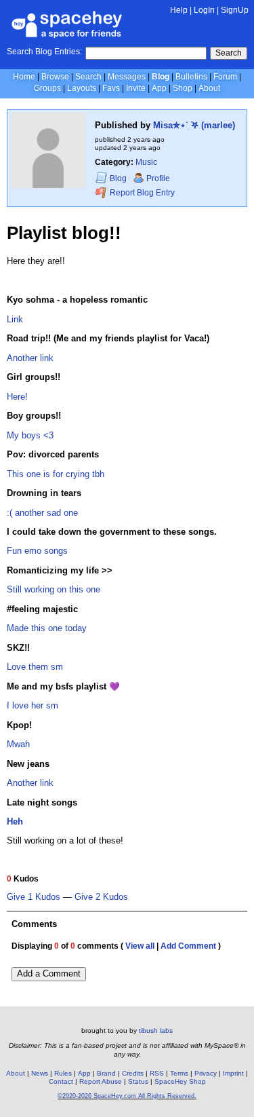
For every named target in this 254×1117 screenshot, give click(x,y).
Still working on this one (53, 589)
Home (24, 76)
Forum (225, 76)
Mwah (18, 744)
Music (146, 162)
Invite (136, 88)
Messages (127, 76)
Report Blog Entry (141, 193)
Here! (17, 397)
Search (228, 53)
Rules (63, 1073)
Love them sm (35, 667)
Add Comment (188, 946)
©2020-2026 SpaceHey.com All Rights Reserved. (127, 1096)
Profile (158, 178)
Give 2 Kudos (101, 897)
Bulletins (191, 76)
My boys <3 (30, 435)
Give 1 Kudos (33, 897)
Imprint (233, 1073)
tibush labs (156, 1030)
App (159, 88)
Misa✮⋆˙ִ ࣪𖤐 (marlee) (194, 125)
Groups (47, 88)
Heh (15, 821)
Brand (106, 1073)
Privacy (205, 1073)
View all (139, 946)
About (209, 88)
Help (179, 10)
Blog (160, 76)
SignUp (235, 10)
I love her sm (32, 705)
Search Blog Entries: (44, 51)
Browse (55, 76)
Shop (182, 88)
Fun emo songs (37, 551)
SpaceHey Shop (180, 1081)
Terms (179, 1073)
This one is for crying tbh (55, 474)
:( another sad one (42, 513)
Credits (133, 1073)
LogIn (204, 10)
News (39, 1073)
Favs (111, 88)
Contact (61, 1081)
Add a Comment (49, 973)
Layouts (81, 88)
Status (138, 1081)
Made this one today (47, 628)
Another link (30, 358)
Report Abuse (100, 1081)
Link (15, 319)
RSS (157, 1073)
